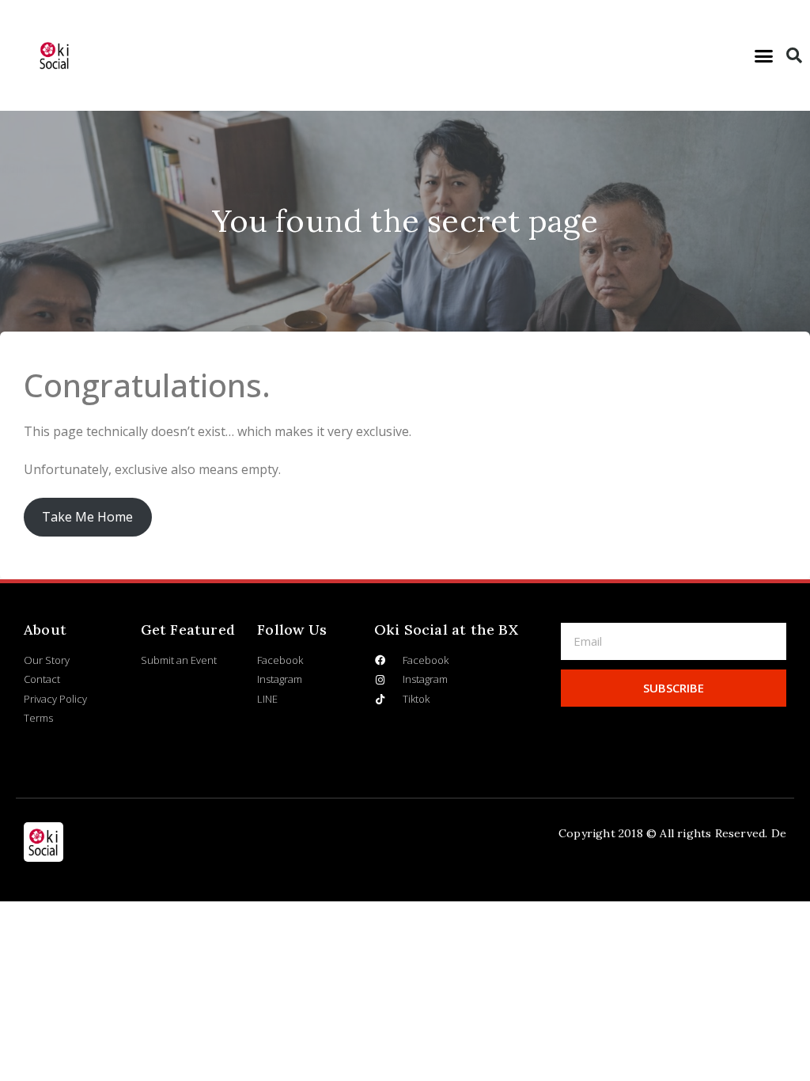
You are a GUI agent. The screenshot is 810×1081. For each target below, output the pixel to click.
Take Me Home (87, 516)
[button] (764, 55)
